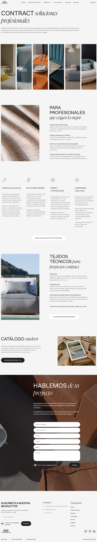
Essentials (47, 2)
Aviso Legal (4, 539)
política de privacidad (52, 465)
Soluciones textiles (34, 2)
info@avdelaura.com (50, 509)
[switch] (35, 465)
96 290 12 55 (48, 512)
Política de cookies (31, 539)
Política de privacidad (16, 539)
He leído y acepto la (47, 465)
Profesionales (58, 2)
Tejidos (23, 2)
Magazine (76, 2)
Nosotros (68, 2)
